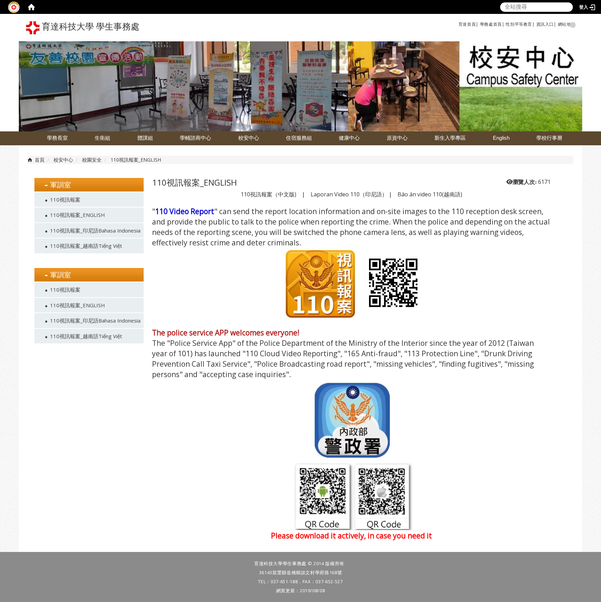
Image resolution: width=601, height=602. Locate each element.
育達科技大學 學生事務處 (89, 26)
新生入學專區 (450, 138)
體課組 (145, 138)
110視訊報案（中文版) (268, 194)
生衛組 (102, 138)
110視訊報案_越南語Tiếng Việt (86, 245)
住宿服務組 (299, 138)
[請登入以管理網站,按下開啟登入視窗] (14, 7)
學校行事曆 (549, 138)
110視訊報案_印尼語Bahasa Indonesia (95, 230)
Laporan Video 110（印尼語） (349, 194)
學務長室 (57, 138)
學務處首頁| (492, 24)
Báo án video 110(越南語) (430, 194)
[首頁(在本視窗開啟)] (31, 7)
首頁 (40, 159)
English (501, 138)
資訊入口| (546, 24)
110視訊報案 (65, 199)
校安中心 (248, 138)
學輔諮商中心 (195, 138)
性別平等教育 (519, 24)
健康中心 (349, 138)
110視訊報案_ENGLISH (77, 214)
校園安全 (92, 159)
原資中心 (397, 138)
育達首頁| (468, 24)
